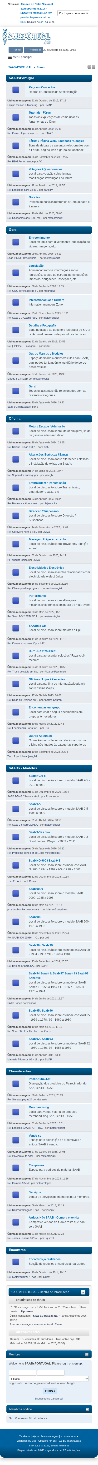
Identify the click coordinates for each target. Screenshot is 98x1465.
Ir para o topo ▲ (70, 1436)
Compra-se (36, 1165)
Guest (47, 1031)
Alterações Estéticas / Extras (49, 454)
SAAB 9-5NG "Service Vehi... (24, 796)
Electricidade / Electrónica (46, 567)
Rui (47, 728)
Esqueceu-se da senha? (49, 1398)
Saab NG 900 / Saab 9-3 (44, 860)
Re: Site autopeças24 (19, 1099)
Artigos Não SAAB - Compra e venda (54, 1217)
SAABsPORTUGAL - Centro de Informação (40, 1292)
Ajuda (35, 1436)
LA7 (42, 643)
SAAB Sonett (14, 1003)
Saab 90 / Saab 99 (41, 945)
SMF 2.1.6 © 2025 (39, 1445)
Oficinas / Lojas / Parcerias (47, 679)
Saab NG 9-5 (37, 776)
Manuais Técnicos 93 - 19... (23, 1059)
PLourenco (52, 796)
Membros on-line (20, 1409)
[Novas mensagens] (15, 90)
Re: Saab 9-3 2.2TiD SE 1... (23, 616)
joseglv (49, 475)
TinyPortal (24, 1436)
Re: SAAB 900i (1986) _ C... (23, 937)
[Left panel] (89, 67)
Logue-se (49, 21)
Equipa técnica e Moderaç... (23, 105)
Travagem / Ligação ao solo (47, 539)
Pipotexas (27, 1311)
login (65, 1363)
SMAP (48, 105)
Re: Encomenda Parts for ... (23, 728)
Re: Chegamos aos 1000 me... (25, 217)
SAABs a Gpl (37, 625)
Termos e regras (50, 1436)
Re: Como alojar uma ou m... (23, 133)
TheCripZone (74, 1441)
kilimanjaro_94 (28, 756)
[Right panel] (94, 67)
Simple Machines (60, 1445)
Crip (34, 1441)
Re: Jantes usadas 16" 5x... (23, 1238)
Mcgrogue (49, 290)
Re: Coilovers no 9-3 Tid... (22, 531)
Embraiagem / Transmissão (47, 483)
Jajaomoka (50, 503)
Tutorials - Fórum (40, 112)
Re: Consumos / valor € (21, 643)
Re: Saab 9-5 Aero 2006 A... (23, 824)
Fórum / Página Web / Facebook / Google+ (56, 141)
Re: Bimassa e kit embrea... (23, 503)
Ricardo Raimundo (55, 671)
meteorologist (55, 217)
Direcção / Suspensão (44, 511)
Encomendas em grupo (44, 707)
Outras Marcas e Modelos (46, 353)
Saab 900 (35, 917)
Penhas (31, 1003)
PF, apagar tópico (17, 559)
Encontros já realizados (45, 1259)
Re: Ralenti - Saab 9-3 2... (22, 447)
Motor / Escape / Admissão (47, 426)
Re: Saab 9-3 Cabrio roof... (22, 317)
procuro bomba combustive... (24, 909)
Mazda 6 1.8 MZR (17, 378)
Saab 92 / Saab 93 (41, 1039)
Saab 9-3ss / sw (39, 832)
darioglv (48, 189)
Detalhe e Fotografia (42, 325)
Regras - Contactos (42, 87)
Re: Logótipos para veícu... (23, 189)
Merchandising (39, 1107)
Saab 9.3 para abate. (19, 406)
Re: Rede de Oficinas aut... (23, 699)
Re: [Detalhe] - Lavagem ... (22, 346)
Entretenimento (39, 237)
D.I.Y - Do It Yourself (42, 651)
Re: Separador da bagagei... (23, 475)
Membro (14, 1354)
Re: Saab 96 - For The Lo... (23, 1031)
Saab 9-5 (35, 804)
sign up (77, 1363)
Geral (32, 386)
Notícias (34, 197)
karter (47, 346)
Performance (38, 595)
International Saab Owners (46, 300)
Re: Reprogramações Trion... (24, 1210)
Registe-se (33, 21)
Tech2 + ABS (14, 881)
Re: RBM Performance (20, 161)
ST (38, 406)
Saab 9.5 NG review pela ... (23, 257)
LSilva (46, 531)
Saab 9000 (36, 889)
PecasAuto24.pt (39, 1079)
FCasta (31, 881)
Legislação (36, 265)
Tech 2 (11, 756)
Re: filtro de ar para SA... (21, 965)
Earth (45, 447)
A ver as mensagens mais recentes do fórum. (36, 1324)
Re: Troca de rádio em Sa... (23, 671)
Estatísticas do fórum (30, 1300)
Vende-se (35, 1135)
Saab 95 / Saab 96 (41, 1010)
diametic (42, 1099)
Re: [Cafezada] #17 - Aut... (22, 1276)
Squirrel (49, 1238)
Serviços (35, 1192)
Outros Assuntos (40, 736)
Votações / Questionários (46, 169)
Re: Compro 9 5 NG (18, 1183)
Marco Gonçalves (56, 909)
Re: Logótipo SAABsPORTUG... (25, 1127)
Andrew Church (53, 699)
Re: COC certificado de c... (23, 290)
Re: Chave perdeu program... (24, 588)
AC (40, 161)
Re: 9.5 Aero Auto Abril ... (21, 1155)
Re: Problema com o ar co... (23, 852)
